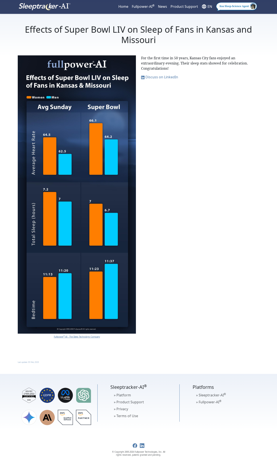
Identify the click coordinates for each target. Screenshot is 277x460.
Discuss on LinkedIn (161, 77)
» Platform (122, 395)
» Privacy (121, 409)
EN (206, 6)
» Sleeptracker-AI (211, 394)
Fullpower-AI (143, 6)
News (162, 6)
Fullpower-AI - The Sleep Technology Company (77, 336)
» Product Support (129, 402)
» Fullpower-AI (208, 401)
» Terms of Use (126, 415)
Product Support (184, 6)
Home (123, 6)
